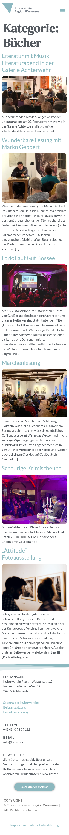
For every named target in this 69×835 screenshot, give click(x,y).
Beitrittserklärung (15, 712)
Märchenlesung (21, 362)
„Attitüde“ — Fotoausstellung (21, 554)
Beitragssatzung (14, 707)
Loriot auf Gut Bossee (28, 258)
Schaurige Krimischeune (32, 468)
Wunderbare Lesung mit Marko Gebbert (31, 143)
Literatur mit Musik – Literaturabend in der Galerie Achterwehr (28, 62)
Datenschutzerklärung (43, 825)
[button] (62, 10)
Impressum (18, 825)
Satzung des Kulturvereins (21, 702)
